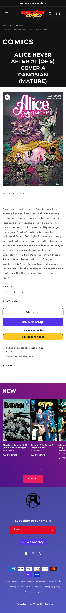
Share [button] (9, 365)
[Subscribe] (52, 530)
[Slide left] (25, 469)
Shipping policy (52, 587)
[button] (6, 13)
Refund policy (55, 581)
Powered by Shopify (36, 582)
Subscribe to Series (33, 336)
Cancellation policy (34, 592)
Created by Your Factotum (34, 604)
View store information (19, 356)
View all (33, 479)
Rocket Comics (19, 582)
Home (5, 26)
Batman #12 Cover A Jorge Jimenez (41, 446)
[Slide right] (40, 469)
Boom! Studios (16, 26)
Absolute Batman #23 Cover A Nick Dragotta (15, 446)
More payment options (33, 330)
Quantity (7, 286)
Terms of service (34, 587)
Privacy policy (16, 587)
